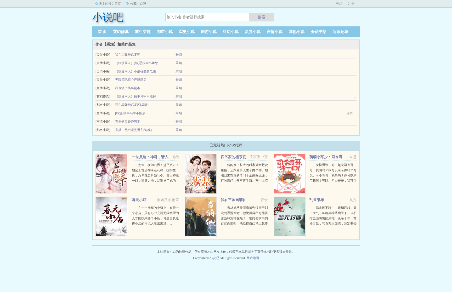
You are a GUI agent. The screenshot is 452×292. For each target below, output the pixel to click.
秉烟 (179, 54)
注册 (351, 3)
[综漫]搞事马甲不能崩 (130, 113)
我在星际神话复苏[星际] (132, 105)
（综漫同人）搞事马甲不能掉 (135, 96)
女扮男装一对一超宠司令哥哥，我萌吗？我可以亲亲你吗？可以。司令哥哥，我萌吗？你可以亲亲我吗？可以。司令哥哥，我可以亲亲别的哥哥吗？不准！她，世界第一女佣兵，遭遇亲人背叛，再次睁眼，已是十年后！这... (333, 180)
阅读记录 (340, 32)
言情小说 (274, 32)
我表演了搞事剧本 (127, 88)
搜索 (261, 17)
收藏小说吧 (138, 3)
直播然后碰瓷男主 (127, 121)
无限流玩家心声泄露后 (130, 80)
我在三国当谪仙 (233, 200)
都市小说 (165, 32)
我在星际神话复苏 (127, 54)
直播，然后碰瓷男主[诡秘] (133, 130)
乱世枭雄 (316, 200)
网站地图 (252, 258)
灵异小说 (253, 32)
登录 (339, 3)
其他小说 (296, 32)
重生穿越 (143, 32)
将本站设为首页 (110, 3)
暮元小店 (139, 200)
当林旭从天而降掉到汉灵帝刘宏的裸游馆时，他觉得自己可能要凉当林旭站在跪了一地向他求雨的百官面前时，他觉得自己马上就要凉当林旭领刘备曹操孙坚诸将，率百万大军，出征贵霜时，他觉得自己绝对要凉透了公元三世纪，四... (244, 223)
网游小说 (209, 32)
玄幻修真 (121, 32)
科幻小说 (231, 32)
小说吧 (214, 258)
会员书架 (318, 32)
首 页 (102, 32)
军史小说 (187, 32)
